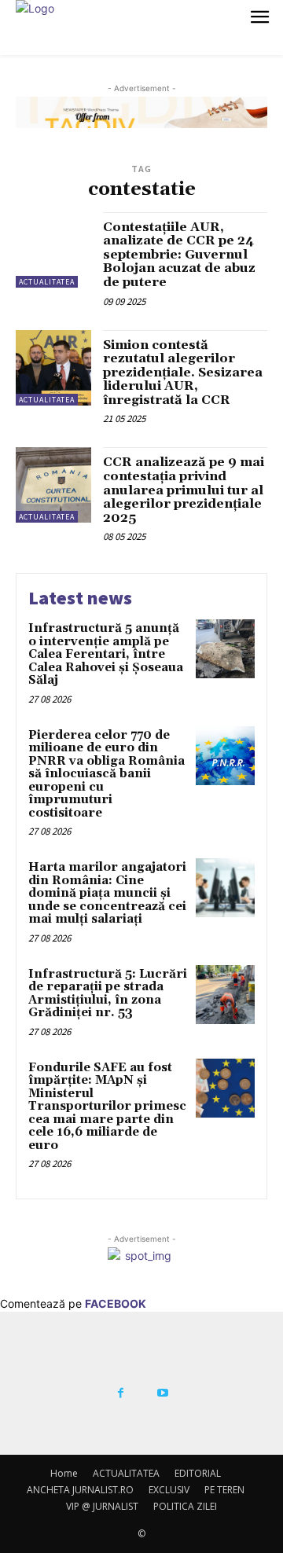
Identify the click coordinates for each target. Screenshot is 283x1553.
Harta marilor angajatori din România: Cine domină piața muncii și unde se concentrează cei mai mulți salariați (107, 893)
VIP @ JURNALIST (102, 1506)
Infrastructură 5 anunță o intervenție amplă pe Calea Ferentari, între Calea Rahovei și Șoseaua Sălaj (105, 654)
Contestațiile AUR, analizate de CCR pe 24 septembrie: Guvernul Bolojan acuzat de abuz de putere (179, 254)
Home (64, 1473)
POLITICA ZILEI (185, 1506)
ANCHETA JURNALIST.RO (80, 1489)
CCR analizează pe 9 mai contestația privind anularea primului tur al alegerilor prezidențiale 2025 (183, 489)
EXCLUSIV (169, 1489)
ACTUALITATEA (47, 282)
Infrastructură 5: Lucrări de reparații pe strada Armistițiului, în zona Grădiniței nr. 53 (107, 994)
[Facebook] (120, 1393)
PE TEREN (224, 1489)
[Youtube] (162, 1393)
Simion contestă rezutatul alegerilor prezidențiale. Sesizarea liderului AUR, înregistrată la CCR (183, 372)
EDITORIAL (198, 1473)
